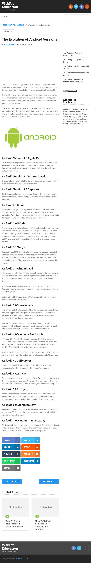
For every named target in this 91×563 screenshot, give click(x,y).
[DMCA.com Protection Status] (70, 93)
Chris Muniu (9, 44)
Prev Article (13, 481)
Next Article (48, 481)
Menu (6, 17)
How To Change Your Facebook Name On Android (14, 524)
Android (8, 32)
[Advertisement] (30, 65)
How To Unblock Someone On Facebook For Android (43, 525)
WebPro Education (10, 5)
